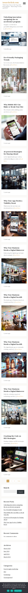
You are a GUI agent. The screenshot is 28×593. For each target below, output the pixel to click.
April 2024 (6, 554)
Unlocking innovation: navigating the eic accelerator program (13, 19)
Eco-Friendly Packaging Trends (13, 509)
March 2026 (7, 548)
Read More (9, 29)
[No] (26, 587)
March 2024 (7, 557)
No (11, 590)
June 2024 (6, 551)
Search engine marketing (11, 569)
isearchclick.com (11, 2)
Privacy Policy (18, 590)
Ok (8, 590)
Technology (7, 574)
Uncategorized (8, 577)
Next (19, 481)
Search (6, 488)
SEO (5, 572)
